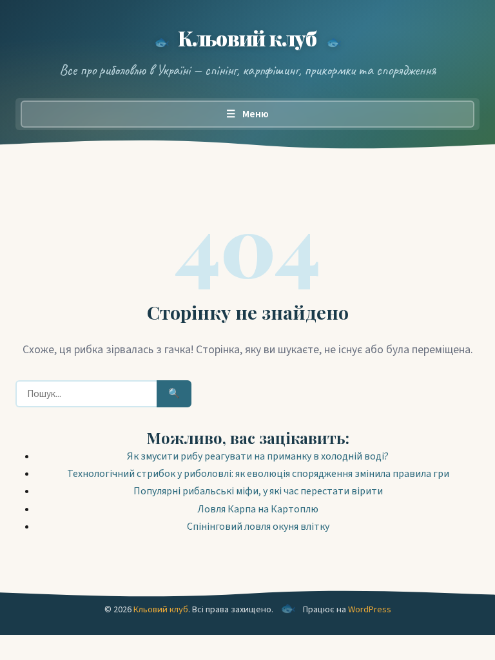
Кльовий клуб (247, 38)
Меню (247, 114)
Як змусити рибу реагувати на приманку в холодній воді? (258, 456)
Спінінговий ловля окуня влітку (258, 526)
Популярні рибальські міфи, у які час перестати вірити (258, 491)
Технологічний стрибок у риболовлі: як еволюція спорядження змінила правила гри (258, 474)
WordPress (369, 609)
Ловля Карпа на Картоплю (257, 509)
